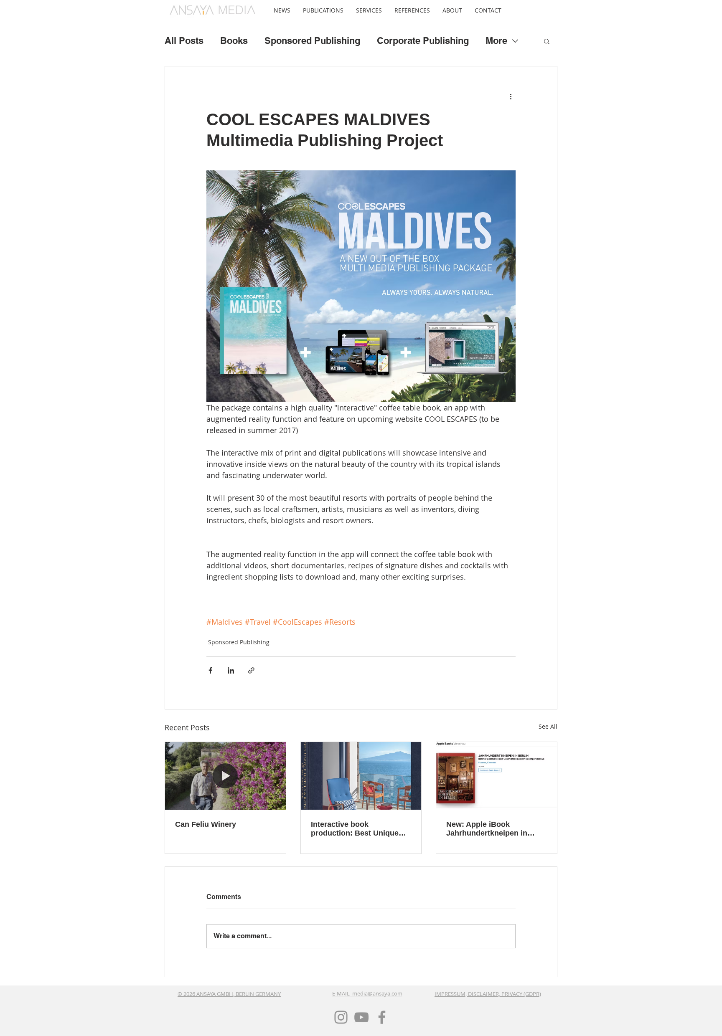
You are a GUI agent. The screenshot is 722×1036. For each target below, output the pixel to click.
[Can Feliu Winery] (225, 776)
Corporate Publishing (423, 41)
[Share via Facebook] (210, 670)
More (496, 41)
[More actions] (511, 96)
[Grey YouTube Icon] (361, 1017)
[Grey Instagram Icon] (341, 1017)
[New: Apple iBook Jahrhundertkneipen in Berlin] (496, 776)
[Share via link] (251, 670)
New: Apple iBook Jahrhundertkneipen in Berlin (486, 829)
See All (548, 726)
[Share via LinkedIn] (231, 670)
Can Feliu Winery (205, 824)
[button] (323, 10)
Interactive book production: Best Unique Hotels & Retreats (355, 829)
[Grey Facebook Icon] (382, 1017)
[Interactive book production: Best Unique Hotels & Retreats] (361, 776)
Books (234, 41)
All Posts (184, 41)
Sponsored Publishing (312, 41)
